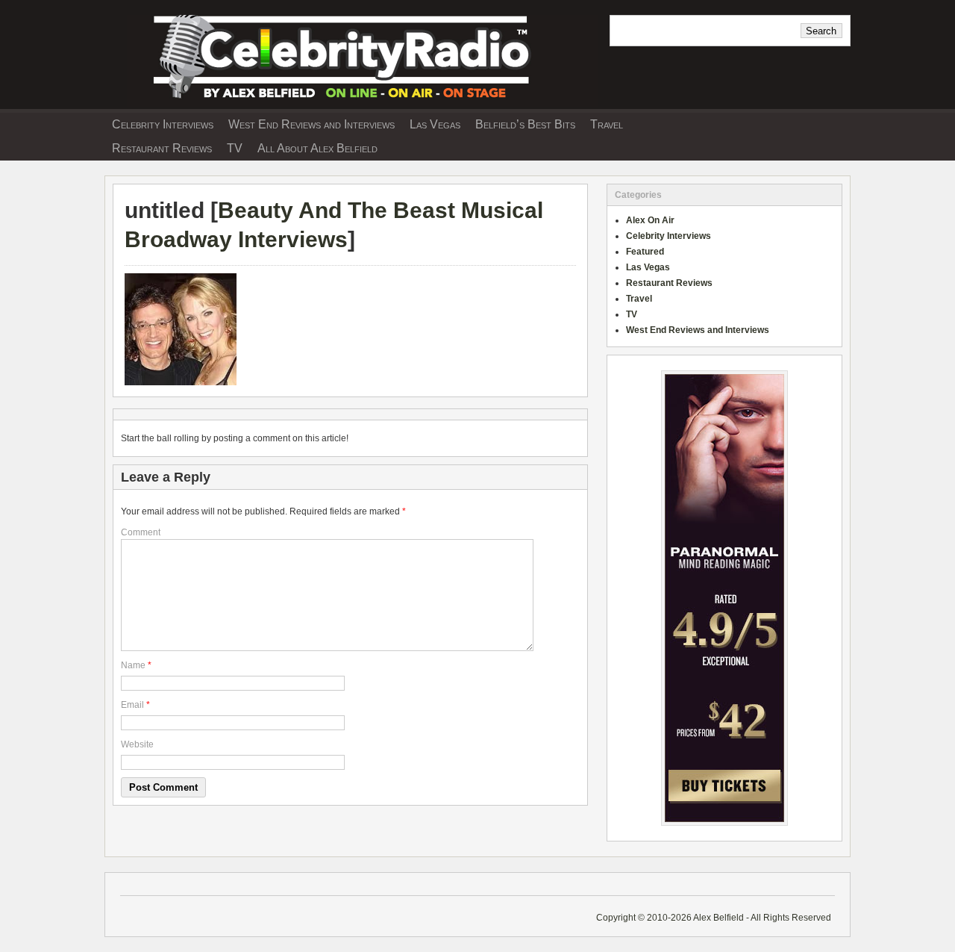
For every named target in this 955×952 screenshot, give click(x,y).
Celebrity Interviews (162, 124)
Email (132, 705)
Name (133, 665)
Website (137, 744)
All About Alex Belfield (317, 148)
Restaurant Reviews (162, 148)
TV (234, 148)
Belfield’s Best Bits (525, 124)
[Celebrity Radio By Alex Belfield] (351, 104)
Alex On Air (650, 220)
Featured (645, 251)
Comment (140, 532)
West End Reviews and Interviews (311, 124)
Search (821, 31)
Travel (606, 124)
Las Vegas (435, 124)
